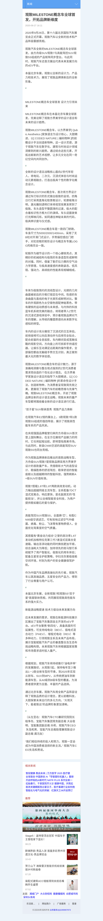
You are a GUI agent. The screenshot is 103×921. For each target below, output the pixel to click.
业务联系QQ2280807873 (60, 910)
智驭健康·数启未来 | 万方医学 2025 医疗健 (48, 773)
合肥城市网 (72, 893)
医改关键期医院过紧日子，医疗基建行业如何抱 (50, 787)
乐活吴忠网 (32, 904)
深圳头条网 (29, 897)
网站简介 (46, 904)
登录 (74, 904)
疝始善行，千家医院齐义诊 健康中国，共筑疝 (49, 783)
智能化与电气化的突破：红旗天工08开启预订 (49, 790)
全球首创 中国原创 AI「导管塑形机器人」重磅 (50, 776)
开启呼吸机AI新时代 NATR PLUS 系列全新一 (49, 780)
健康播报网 (59, 893)
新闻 (29, 4)
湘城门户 (34, 893)
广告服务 (61, 904)
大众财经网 (46, 893)
